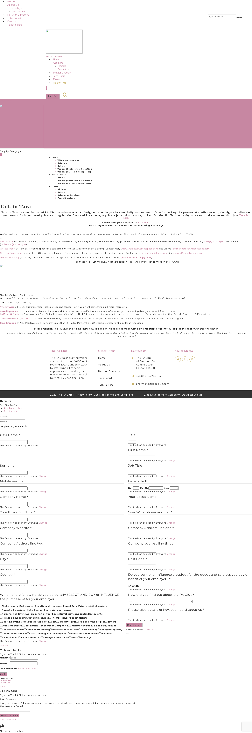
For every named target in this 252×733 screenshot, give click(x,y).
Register (4, 645)
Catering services (38, 618)
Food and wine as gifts (91, 621)
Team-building (89, 629)
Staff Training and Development (48, 633)
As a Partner (10, 411)
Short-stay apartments (57, 610)
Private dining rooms (14, 618)
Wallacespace (7, 248)
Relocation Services (68, 195)
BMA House (6, 241)
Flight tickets (10, 606)
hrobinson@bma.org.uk (13, 244)
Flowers (111, 621)
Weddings (85, 637)
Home (11, 1)
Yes (132, 586)
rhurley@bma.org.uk (214, 241)
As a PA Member (13, 408)
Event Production (30, 637)
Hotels (61, 166)
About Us (13, 4)
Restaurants (95, 614)
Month (144, 488)
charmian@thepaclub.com (152, 384)
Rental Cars (70, 606)
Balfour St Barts (9, 314)
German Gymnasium (11, 253)
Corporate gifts (67, 621)
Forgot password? (28, 668)
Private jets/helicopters (93, 606)
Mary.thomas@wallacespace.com (140, 248)
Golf (53, 621)
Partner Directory (18, 14)
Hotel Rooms (34, 610)
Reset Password (9, 715)
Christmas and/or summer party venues (93, 625)
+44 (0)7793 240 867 (148, 376)
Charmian (143, 222)
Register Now (134, 625)
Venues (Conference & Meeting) (74, 169)
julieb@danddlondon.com (155, 253)
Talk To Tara (105, 384)
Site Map (99, 394)
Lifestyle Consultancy (56, 637)
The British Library (10, 257)
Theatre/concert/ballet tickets (69, 618)
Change (171, 460)
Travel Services (66, 198)
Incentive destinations (65, 629)
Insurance (106, 633)
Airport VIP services (13, 610)
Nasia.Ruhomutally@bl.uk (137, 257)
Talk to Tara (14, 24)
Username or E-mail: (12, 706)
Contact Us (18, 11)
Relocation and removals (84, 633)
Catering (62, 163)
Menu (10, 100)
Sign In (149, 629)
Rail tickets (26, 606)
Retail (74, 637)
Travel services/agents (73, 614)
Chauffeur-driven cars (48, 606)
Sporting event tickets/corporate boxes (25, 621)
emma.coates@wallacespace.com (191, 248)
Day (130, 488)
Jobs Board (14, 18)
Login (3, 100)
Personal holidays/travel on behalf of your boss (30, 614)
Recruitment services (14, 633)
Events (11, 21)
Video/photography (110, 629)
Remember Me (9, 668)
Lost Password (8, 719)
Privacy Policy (83, 394)
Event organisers (12, 625)
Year (166, 488)
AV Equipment (10, 637)
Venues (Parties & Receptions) (74, 172)
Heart (9, 311)
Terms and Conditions (120, 394)
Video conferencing (68, 160)
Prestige (17, 8)
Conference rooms (13, 629)
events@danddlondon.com (188, 253)
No (137, 586)
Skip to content (54, 56)
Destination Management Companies (46, 625)
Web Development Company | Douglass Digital (173, 394)
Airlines (61, 189)
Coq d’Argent (8, 323)
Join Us (52, 96)
